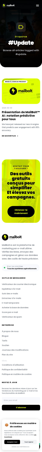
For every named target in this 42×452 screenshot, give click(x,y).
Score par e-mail (10, 312)
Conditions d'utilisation (13, 365)
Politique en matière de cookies (17, 374)
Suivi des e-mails (10, 293)
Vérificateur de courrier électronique (19, 284)
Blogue (5, 336)
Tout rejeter (28, 442)
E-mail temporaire (10, 303)
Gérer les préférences (20, 447)
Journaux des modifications (15, 350)
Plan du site (7, 354)
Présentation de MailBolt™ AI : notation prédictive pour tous (21, 115)
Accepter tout (12, 442)
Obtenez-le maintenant (21, 211)
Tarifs (4, 340)
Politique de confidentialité (14, 369)
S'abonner (21, 407)
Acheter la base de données (15, 307)
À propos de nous (10, 331)
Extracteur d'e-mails (11, 298)
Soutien (5, 345)
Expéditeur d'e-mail (11, 289)
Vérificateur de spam (12, 317)
